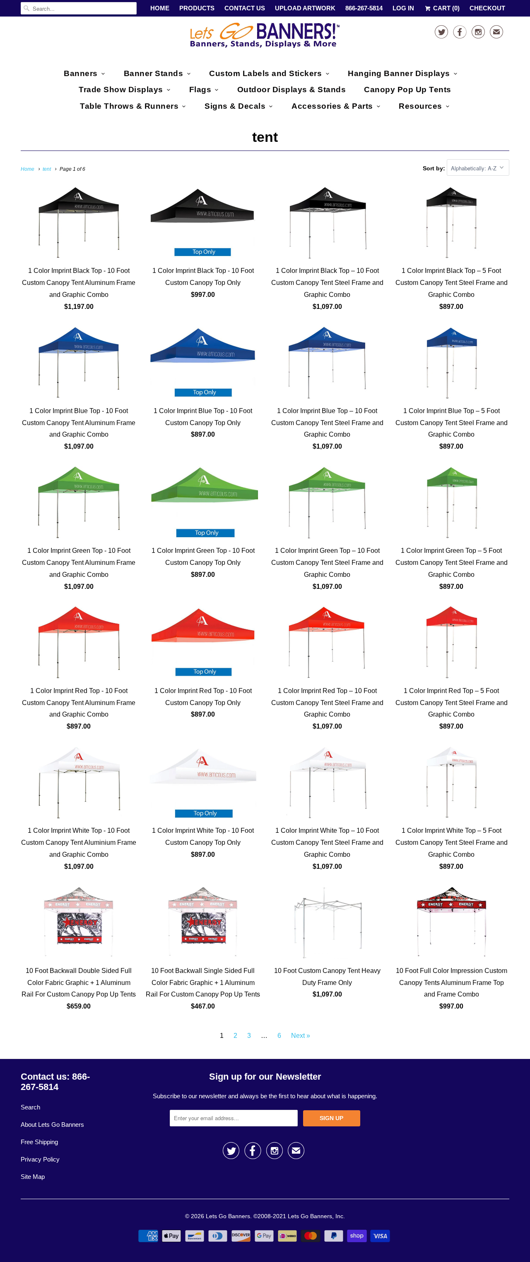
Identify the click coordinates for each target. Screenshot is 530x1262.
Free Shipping (39, 1141)
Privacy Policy (40, 1159)
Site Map (33, 1176)
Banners (81, 73)
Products (196, 8)
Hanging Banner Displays (399, 73)
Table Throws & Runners (129, 106)
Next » (300, 1035)
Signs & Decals (235, 106)
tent (265, 137)
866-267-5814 (364, 8)
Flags (200, 89)
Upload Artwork (305, 8)
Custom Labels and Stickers (265, 73)
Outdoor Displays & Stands (291, 89)
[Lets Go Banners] (265, 37)
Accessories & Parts (332, 106)
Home (159, 8)
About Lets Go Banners (52, 1124)
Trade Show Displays (121, 89)
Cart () (445, 8)
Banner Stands (153, 73)
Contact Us (244, 8)
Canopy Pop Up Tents (407, 89)
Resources (420, 106)
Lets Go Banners (228, 1216)
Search (30, 1107)
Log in (403, 8)
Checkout (487, 8)
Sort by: (435, 168)
